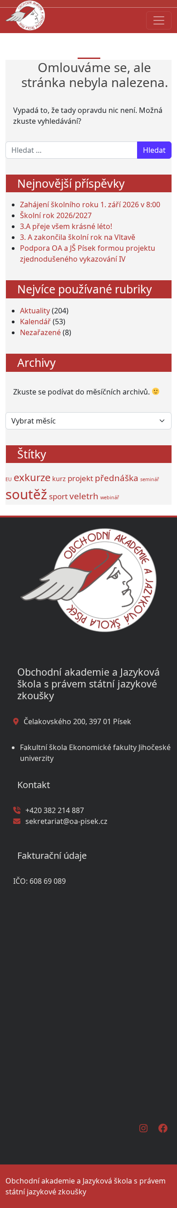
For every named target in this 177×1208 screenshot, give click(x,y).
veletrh (83, 496)
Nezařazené (40, 332)
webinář (109, 497)
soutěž (26, 494)
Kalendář (35, 321)
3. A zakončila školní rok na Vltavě (77, 237)
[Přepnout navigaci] (159, 20)
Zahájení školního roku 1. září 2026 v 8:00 (90, 204)
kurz (59, 478)
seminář (149, 479)
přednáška (116, 478)
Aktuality (35, 311)
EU (8, 479)
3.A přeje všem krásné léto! (66, 226)
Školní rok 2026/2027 (56, 215)
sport (58, 496)
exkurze (32, 477)
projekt (80, 478)
